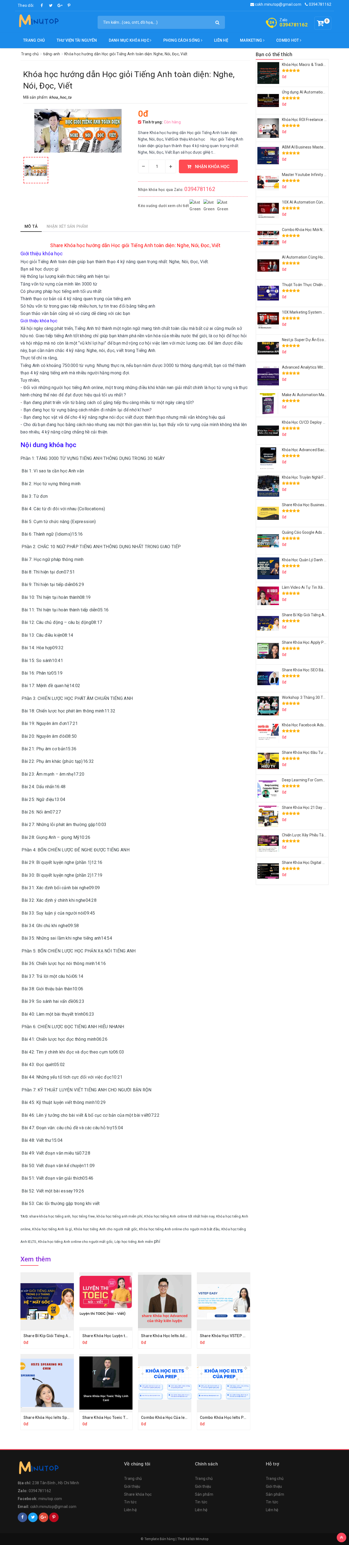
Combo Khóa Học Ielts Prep (225, 1417)
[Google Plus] (60, 5)
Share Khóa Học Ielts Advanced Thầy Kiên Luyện (184, 1336)
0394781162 (319, 4)
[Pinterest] (69, 5)
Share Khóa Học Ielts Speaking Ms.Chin (59, 1417)
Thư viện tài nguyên (77, 40)
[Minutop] (38, 22)
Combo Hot (288, 40)
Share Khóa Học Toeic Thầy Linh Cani (115, 1417)
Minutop (202, 1539)
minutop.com (50, 1499)
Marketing (251, 40)
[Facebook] (42, 5)
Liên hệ (221, 40)
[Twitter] (51, 5)
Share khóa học (138, 1494)
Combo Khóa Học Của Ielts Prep (169, 1417)
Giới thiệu (132, 1486)
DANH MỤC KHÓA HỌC (129, 40)
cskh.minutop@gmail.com (277, 4)
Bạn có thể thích (274, 54)
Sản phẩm (204, 1494)
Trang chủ (34, 40)
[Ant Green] (68, 1469)
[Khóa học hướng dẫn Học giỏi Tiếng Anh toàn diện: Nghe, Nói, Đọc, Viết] (35, 170)
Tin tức (130, 1502)
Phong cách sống (182, 40)
